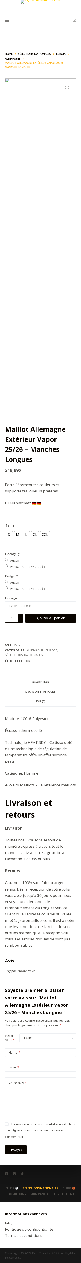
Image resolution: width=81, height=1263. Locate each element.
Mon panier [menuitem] (39, 1194)
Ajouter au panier (50, 618)
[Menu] (7, 20)
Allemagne (35, 650)
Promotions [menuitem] (16, 1194)
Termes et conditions (23, 1235)
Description (40, 682)
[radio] (9, 534)
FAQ (8, 1223)
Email (13, 1067)
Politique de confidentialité (29, 1229)
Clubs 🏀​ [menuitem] (69, 1188)
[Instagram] (14, 1173)
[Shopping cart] (74, 20)
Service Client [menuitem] (63, 1194)
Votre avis (17, 1082)
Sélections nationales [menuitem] (40, 1188)
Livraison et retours (40, 691)
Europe (52, 650)
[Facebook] (6, 1173)
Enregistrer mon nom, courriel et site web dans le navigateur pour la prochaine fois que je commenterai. (40, 1130)
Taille (9, 525)
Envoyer (15, 1150)
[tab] (40, 682)
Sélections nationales (24, 655)
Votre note (10, 1038)
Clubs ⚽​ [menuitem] (11, 1188)
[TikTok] (22, 1173)
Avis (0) (40, 701)
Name (14, 1052)
